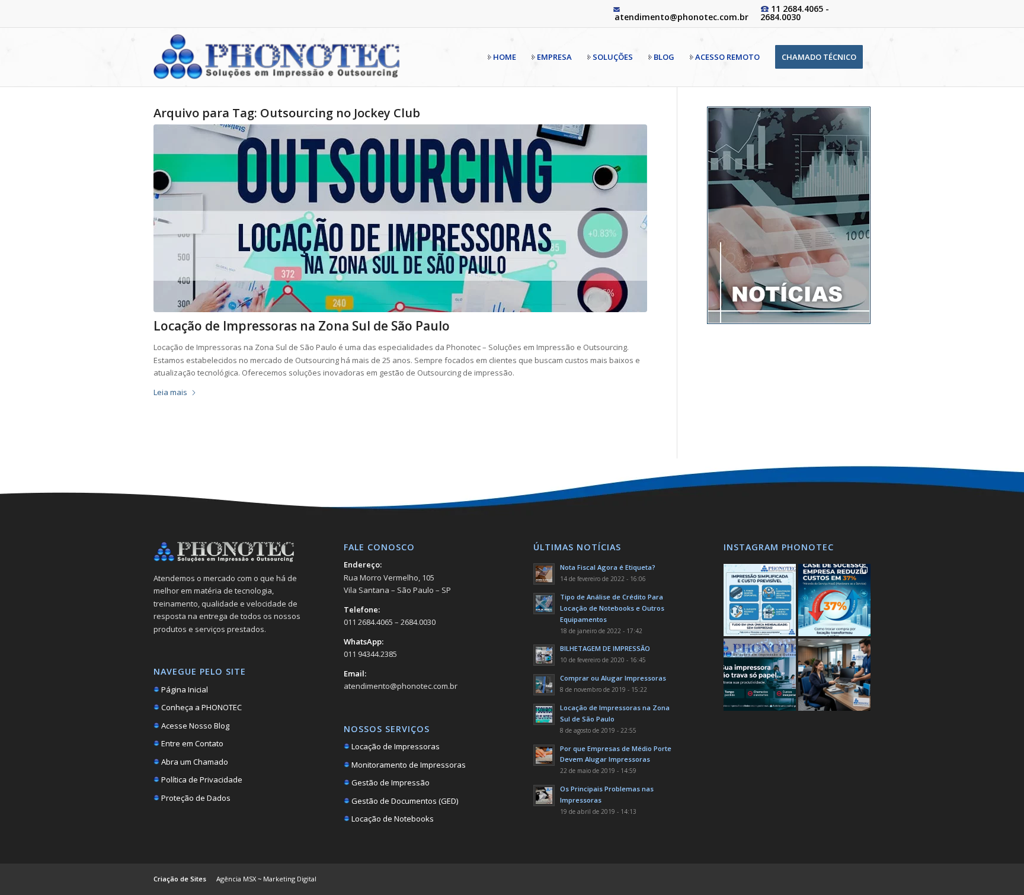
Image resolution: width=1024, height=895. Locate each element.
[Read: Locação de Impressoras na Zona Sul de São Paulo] (544, 714)
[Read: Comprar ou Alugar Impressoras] (544, 684)
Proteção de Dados (195, 798)
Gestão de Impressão (390, 782)
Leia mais (170, 392)
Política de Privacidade (200, 779)
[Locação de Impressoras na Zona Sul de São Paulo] (400, 218)
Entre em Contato (191, 743)
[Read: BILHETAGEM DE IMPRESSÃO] (544, 655)
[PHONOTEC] (276, 56)
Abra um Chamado (193, 761)
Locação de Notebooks (392, 818)
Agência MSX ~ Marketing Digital (266, 878)
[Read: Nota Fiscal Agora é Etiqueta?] (544, 574)
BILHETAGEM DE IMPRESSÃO (605, 648)
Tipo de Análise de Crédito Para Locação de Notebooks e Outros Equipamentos (612, 608)
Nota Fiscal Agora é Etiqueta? (607, 567)
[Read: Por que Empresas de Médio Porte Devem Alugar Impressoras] (544, 755)
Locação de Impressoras (395, 746)
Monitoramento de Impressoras (408, 764)
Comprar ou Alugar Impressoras (613, 677)
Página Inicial (183, 689)
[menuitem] (502, 56)
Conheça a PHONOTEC (200, 707)
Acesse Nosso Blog (194, 725)
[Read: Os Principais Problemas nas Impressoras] (544, 795)
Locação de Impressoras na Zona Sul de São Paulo (301, 325)
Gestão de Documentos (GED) (404, 800)
